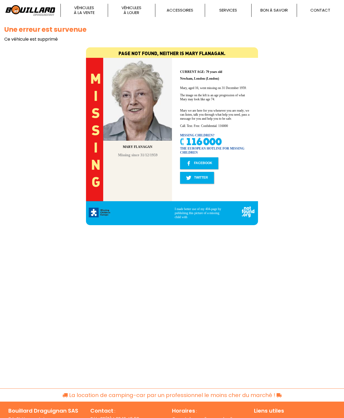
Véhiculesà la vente (84, 10)
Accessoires (180, 10)
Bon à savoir (274, 10)
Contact (320, 10)
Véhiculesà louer (131, 10)
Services (228, 10)
